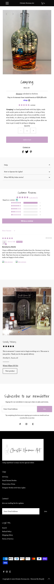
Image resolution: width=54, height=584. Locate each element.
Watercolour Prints (8, 484)
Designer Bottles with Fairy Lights (13, 487)
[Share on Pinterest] (31, 152)
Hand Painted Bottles (9, 480)
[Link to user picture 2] (22, 266)
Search (4, 528)
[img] (7, 238)
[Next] (13, 14)
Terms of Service (7, 539)
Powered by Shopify (37, 579)
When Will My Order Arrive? (14, 177)
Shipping (19, 94)
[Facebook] (20, 424)
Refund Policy (6, 531)
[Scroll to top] (48, 579)
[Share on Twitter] (27, 152)
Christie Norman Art (27, 3)
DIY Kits (5, 477)
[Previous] (7, 14)
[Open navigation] (7, 3)
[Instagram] (26, 424)
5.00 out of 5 (33, 197)
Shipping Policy (7, 535)
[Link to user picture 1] (8, 266)
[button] (24, 105)
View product (10, 371)
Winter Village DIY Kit (10, 365)
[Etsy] (33, 424)
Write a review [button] (27, 221)
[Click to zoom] (47, 14)
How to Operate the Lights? (13, 171)
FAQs (6, 165)
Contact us (26, 147)
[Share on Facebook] (23, 152)
